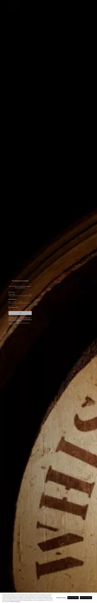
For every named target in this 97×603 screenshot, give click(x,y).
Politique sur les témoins (15, 601)
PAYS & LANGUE (12, 292)
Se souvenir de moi (14, 307)
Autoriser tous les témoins (86, 597)
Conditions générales (16, 319)
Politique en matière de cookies (16, 320)
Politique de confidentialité (27, 319)
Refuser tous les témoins (73, 597)
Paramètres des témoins (61, 597)
